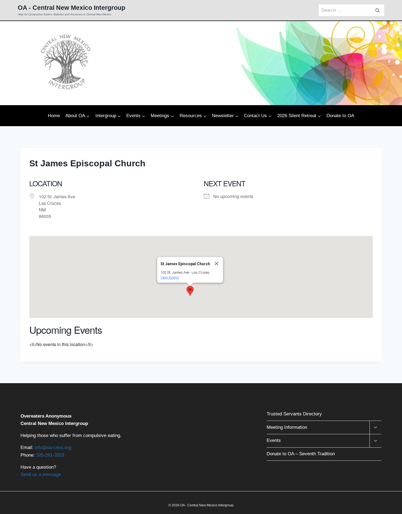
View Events (170, 277)
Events (274, 440)
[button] (190, 291)
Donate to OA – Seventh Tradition (301, 453)
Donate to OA (340, 115)
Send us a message (41, 474)
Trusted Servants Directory (294, 413)
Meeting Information (287, 427)
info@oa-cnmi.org (53, 447)
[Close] (216, 263)
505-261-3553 (50, 455)
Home (54, 115)
